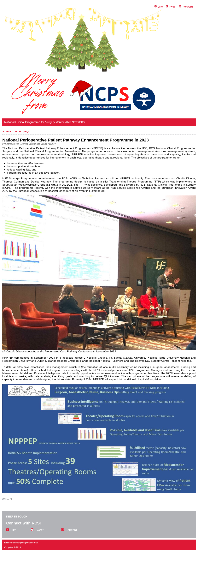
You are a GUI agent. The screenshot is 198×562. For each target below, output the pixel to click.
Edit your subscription (14, 542)
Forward (188, 6)
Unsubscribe (32, 542)
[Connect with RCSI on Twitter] (165, 6)
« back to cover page (16, 131)
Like (160, 6)
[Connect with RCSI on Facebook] (154, 6)
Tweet (172, 6)
